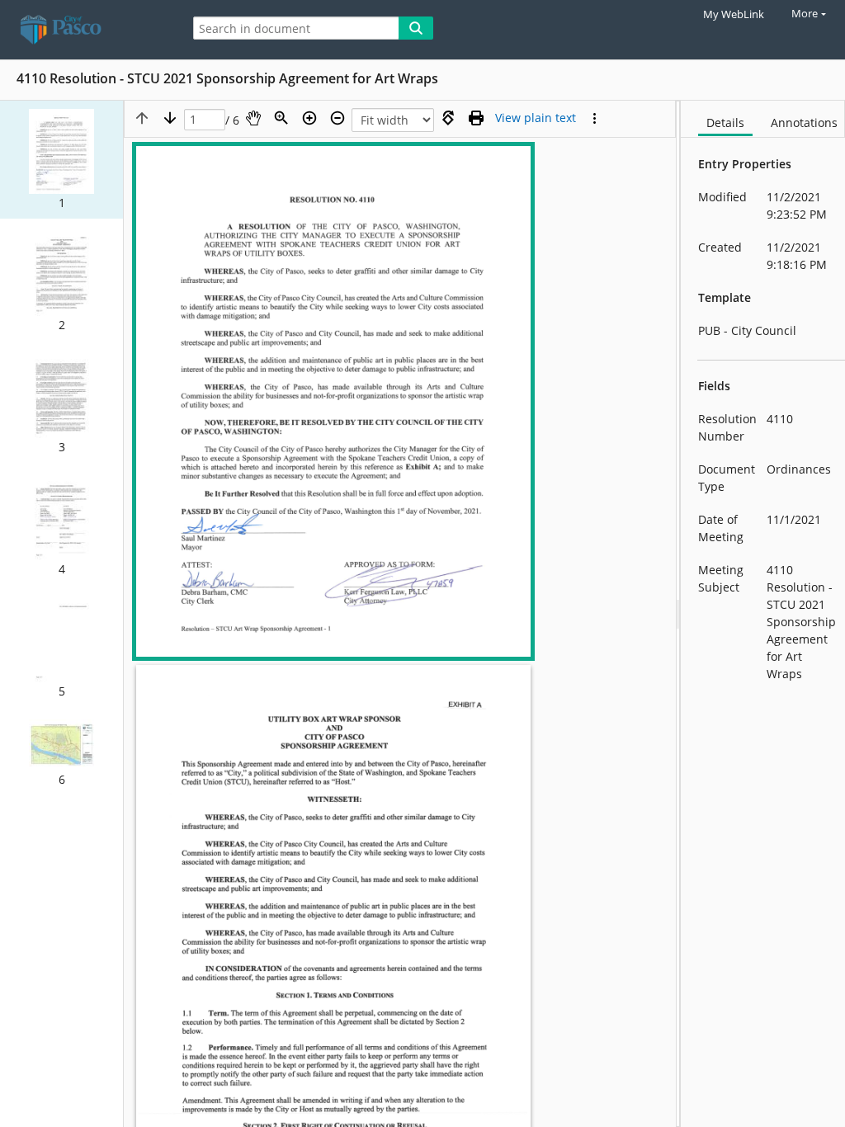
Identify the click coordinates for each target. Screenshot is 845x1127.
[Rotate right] (448, 118)
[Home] (86, 29)
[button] (61, 160)
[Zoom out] (337, 118)
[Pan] (253, 118)
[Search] (416, 28)
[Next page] (170, 118)
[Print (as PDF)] (476, 118)
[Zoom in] (309, 118)
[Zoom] (281, 118)
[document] (763, 614)
